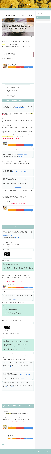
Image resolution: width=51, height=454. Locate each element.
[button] (49, 13)
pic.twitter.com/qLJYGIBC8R (9, 386)
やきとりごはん (10, 91)
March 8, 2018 (15, 388)
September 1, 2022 (21, 156)
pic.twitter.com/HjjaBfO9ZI (22, 154)
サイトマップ (44, 451)
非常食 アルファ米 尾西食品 (12, 425)
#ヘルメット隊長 (25, 374)
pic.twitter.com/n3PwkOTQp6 (7, 235)
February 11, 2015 (18, 187)
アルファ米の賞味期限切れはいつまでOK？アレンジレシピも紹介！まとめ (18, 96)
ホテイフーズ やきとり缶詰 (12, 284)
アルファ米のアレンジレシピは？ (12, 90)
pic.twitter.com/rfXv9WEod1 (7, 184)
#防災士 (21, 374)
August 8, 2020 (14, 299)
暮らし (3, 444)
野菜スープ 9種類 (10, 435)
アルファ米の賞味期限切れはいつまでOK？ (13, 87)
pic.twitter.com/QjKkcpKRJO (23, 171)
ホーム (34, 451)
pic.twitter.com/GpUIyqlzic (19, 107)
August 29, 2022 (16, 237)
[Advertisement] (18, 76)
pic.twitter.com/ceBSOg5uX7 (7, 366)
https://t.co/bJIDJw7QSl (15, 171)
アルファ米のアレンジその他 (12, 95)
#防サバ (29, 374)
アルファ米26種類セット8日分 (12, 64)
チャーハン (9, 94)
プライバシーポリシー (38, 451)
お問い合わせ (48, 451)
